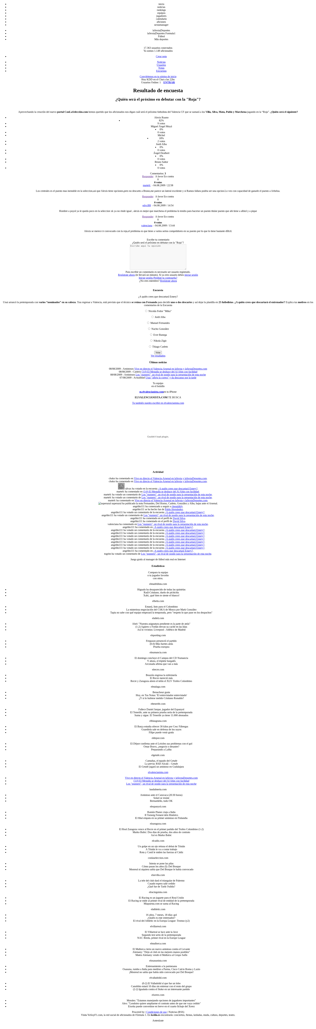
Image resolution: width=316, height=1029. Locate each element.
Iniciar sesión (145, 277)
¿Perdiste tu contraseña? (164, 277)
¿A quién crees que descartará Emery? (178, 488)
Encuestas (161, 70)
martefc (147, 185)
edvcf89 (147, 205)
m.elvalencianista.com (151, 391)
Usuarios (161, 65)
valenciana (146, 225)
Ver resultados (158, 355)
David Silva (179, 518)
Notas (161, 68)
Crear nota (161, 56)
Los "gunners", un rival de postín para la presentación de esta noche (171, 374)
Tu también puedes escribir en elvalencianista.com (158, 403)
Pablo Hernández (174, 509)
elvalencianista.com (158, 772)
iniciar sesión (191, 274)
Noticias (161, 62)
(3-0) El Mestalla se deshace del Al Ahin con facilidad (169, 371)
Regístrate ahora (126, 274)
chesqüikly (177, 506)
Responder (147, 176)
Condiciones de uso (156, 1012)
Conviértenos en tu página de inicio (158, 76)
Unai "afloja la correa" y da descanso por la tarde (170, 377)
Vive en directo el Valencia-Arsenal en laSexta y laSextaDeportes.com (170, 368)
